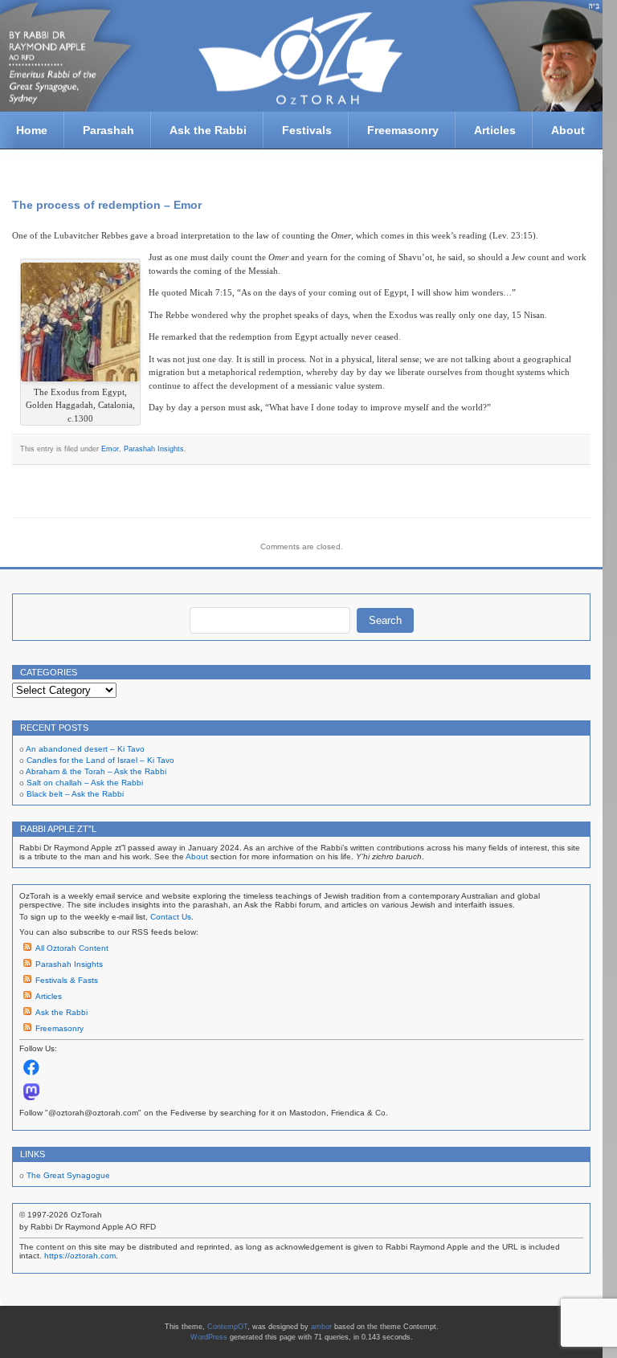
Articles (495, 130)
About (568, 130)
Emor (110, 449)
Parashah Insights (154, 449)
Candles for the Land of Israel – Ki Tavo (100, 760)
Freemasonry (403, 130)
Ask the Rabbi (208, 130)
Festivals (307, 130)
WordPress (208, 1337)
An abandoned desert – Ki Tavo (85, 748)
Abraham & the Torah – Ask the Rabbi (96, 771)
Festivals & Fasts (66, 980)
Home (31, 130)
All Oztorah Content (71, 948)
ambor (321, 1327)
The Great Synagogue (68, 1175)
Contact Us (170, 916)
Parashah (108, 130)
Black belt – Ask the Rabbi (75, 793)
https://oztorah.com (80, 1255)
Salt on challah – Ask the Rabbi (85, 782)
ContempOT (227, 1327)
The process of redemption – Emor (107, 204)
